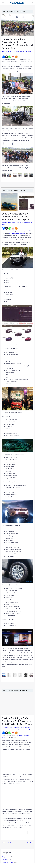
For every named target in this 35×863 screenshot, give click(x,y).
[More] (16, 56)
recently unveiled (25, 231)
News (3, 51)
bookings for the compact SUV (17, 233)
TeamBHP (6, 670)
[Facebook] (3, 56)
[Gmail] (13, 56)
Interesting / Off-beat (13, 727)
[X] (6, 56)
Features (4, 727)
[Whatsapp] (9, 56)
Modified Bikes (23, 727)
